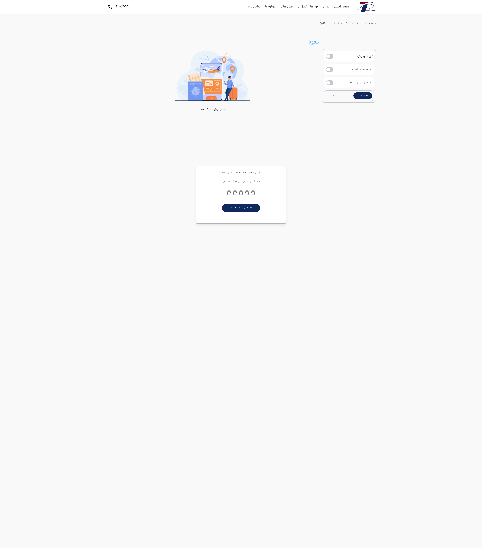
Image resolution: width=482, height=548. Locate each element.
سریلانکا (338, 23)
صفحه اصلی (369, 23)
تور (353, 23)
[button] (362, 95)
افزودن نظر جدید (241, 207)
